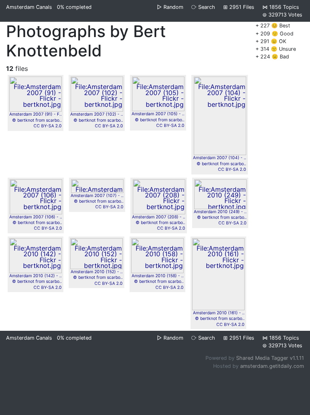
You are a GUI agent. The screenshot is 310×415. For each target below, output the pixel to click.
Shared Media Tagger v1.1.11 (270, 358)
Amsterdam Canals (29, 7)
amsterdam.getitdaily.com (272, 366)
